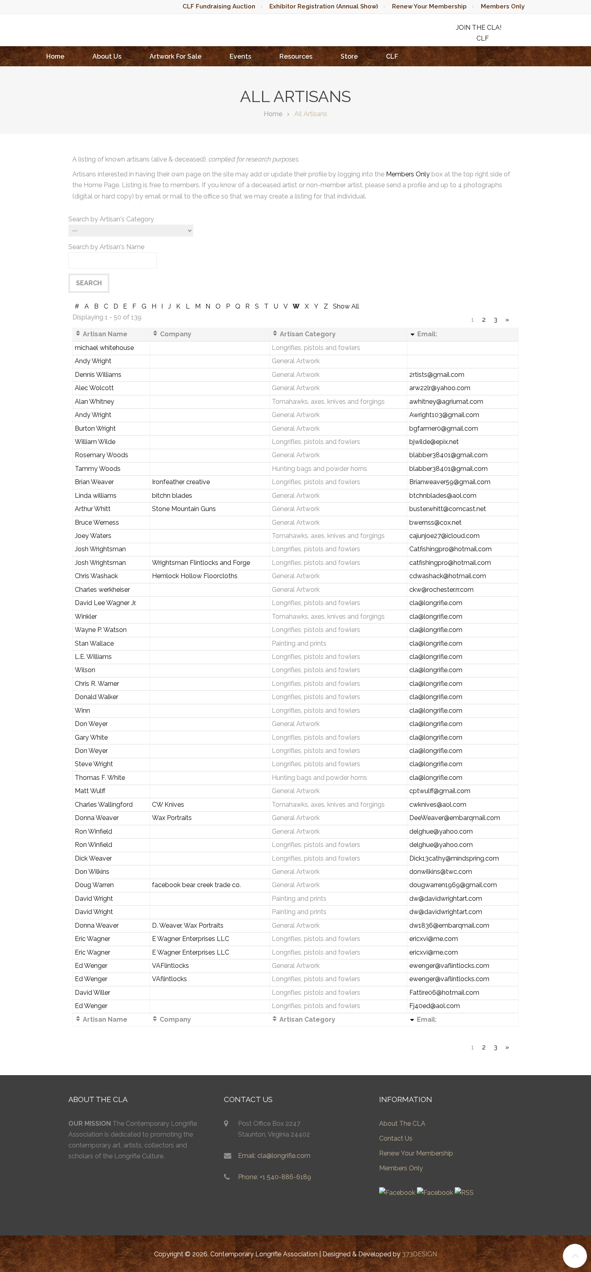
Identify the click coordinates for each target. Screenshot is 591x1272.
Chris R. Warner (97, 683)
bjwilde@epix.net (434, 442)
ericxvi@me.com (433, 939)
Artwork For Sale (175, 56)
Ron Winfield (93, 831)
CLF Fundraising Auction (219, 6)
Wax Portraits (172, 818)
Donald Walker (96, 697)
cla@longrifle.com (435, 603)
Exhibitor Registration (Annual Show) (323, 6)
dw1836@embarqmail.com (449, 925)
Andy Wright (93, 361)
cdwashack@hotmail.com (447, 576)
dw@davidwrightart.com (445, 898)
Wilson (85, 670)
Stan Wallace (94, 643)
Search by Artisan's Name (106, 247)
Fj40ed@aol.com (434, 1006)
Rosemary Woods (101, 455)
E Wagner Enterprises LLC (190, 939)
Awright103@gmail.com (444, 415)
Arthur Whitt (93, 509)
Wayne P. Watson (101, 630)
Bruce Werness (97, 522)
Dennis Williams (98, 374)
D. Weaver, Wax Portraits (188, 925)
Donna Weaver (97, 818)
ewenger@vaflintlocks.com (449, 965)
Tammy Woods (98, 468)
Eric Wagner (92, 939)
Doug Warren (94, 885)
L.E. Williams (93, 657)
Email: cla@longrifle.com (274, 1156)
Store (349, 56)
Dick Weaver (93, 858)
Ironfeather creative (181, 482)
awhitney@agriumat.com (446, 401)
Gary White (91, 737)
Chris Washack (96, 576)
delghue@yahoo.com (441, 831)
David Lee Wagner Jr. (105, 603)
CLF (392, 56)
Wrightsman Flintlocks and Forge (201, 562)
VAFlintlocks (170, 965)
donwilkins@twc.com (440, 871)
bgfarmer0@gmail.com (443, 428)
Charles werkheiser (102, 589)
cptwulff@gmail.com (439, 791)
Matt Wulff (90, 791)
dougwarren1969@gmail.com (453, 885)
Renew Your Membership (429, 6)
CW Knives (168, 804)
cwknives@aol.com (437, 804)
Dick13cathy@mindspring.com (454, 858)
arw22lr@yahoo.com (439, 388)
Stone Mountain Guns (184, 509)
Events (240, 56)
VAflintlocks (169, 979)
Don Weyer (91, 724)
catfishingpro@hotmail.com (450, 562)
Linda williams (96, 495)
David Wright (94, 898)
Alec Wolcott (94, 388)
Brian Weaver (94, 482)
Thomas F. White (100, 777)
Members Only (503, 6)
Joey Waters (93, 536)
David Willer (92, 992)
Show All (346, 306)
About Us (106, 56)
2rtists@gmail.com (436, 374)
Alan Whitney (94, 401)
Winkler (86, 616)
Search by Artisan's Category (111, 219)
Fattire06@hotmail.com (444, 992)
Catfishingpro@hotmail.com (450, 549)
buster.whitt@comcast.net (447, 509)
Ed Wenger (91, 965)
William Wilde (95, 442)
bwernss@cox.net (435, 522)
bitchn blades (172, 495)
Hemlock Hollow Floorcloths (195, 576)
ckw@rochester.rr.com (441, 589)
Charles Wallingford (104, 804)
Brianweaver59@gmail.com (449, 482)
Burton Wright (95, 428)
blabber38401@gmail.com (448, 455)
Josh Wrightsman (100, 549)
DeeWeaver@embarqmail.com (454, 818)
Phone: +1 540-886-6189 (274, 1177)
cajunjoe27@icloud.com (444, 536)
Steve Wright (94, 764)
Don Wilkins (92, 871)
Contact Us (395, 1138)
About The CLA (402, 1123)
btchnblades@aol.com (442, 495)
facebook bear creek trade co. (196, 885)
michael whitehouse (104, 348)
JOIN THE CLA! (478, 27)
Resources (295, 56)
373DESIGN (419, 1254)
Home (55, 56)
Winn (82, 710)
